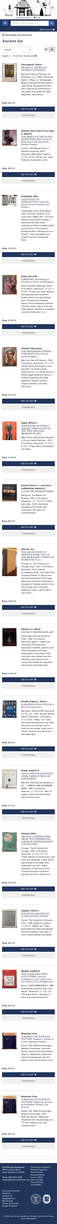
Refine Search (46, 29)
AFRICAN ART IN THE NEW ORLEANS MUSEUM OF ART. (36, 430)
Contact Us (7, 1196)
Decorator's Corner (11, 1191)
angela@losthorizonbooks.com (16, 1180)
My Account (7, 1201)
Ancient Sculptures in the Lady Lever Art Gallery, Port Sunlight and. (37, 978)
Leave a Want (37, 1177)
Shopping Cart (8, 1198)
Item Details (28, 115)
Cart (38, 18)
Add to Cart (27, 109)
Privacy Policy (37, 1182)
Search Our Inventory (40, 1167)
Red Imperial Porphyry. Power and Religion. (37, 280)
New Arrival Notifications (18, 35)
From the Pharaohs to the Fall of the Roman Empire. (36, 140)
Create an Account (10, 1203)
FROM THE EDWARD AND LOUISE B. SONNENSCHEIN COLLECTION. (37, 840)
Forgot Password (9, 1206)
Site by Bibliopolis (28, 1218)
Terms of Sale (37, 1180)
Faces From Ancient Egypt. (36, 354)
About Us (6, 1193)
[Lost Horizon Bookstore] (28, 14)
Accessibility (36, 1185)
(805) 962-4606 (15, 1177)
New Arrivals (36, 1172)
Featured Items (37, 1175)
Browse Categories (39, 1170)
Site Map (49, 1216)
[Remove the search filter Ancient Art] (35, 56)
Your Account (23, 18)
